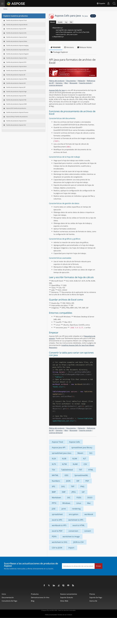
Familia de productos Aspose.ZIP (15, 87)
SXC (68, 497)
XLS (90, 453)
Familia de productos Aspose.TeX (16, 125)
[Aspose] (16, 3)
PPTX (54, 503)
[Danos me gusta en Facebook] (44, 585)
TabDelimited (67, 469)
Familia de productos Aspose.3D (15, 75)
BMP (54, 492)
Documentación (8, 597)
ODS (66, 475)
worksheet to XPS (75, 520)
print (64, 508)
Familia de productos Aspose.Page (16, 91)
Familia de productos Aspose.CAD (16, 70)
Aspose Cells (74, 442)
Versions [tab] (70, 47)
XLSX (54, 458)
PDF (87, 481)
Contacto (69, 614)
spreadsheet (57, 514)
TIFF (72, 486)
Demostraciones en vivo (40, 597)
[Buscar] (114, 3)
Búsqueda (73, 83)
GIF (83, 492)
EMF (63, 492)
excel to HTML (79, 525)
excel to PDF (57, 531)
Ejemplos (59, 83)
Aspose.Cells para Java (71, 15)
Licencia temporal (56, 85)
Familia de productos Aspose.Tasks (16, 58)
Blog (66, 83)
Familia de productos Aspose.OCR (16, 62)
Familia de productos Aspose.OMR (16, 104)
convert (87, 531)
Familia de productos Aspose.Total (16, 20)
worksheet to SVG (59, 542)
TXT (80, 469)
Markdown (56, 497)
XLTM (64, 464)
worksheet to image (71, 536)
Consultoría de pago (9, 601)
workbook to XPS (59, 525)
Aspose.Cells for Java (57, 90)
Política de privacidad (51, 614)
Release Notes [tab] (85, 47)
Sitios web (64, 601)
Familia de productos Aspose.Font (16, 121)
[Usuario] (108, 3)
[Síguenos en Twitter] (49, 585)
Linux (78, 503)
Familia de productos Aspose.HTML (16, 79)
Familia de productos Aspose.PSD (16, 96)
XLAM (75, 464)
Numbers (56, 481)
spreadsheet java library (81, 447)
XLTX (54, 464)
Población (81, 81)
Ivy (66, 22)
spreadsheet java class (61, 453)
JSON (68, 481)
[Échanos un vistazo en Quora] (63, 585)
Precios (92, 594)
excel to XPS (57, 520)
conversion (73, 531)
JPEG (74, 492)
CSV (85, 464)
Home (5, 9)
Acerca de (93, 601)
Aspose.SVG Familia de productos (16, 108)
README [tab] (56, 47)
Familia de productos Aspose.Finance (17, 112)
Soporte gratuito (85, 83)
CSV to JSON (57, 547)
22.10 (93, 16)
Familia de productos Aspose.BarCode (17, 49)
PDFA (54, 536)
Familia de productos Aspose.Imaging (17, 45)
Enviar (98, 566)
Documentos (71, 81)
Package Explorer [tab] (60, 52)
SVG (63, 486)
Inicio (4, 594)
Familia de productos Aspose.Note (16, 66)
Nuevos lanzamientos (68, 594)
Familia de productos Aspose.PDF (16, 29)
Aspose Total (57, 442)
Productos (35, 594)
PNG (82, 486)
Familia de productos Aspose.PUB (16, 100)
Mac (89, 503)
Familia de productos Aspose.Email (16, 37)
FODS (79, 497)
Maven (52, 22)
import (71, 547)
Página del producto (56, 81)
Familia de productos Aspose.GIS (16, 83)
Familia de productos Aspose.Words (16, 24)
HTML (90, 469)
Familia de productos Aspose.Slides (16, 41)
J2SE (53, 508)
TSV (53, 469)
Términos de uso (62, 614)
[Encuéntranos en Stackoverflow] (58, 585)
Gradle (60, 22)
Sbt (71, 22)
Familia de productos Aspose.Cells (16, 33)
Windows (66, 503)
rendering (76, 508)
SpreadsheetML (81, 475)
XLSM (74, 458)
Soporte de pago (95, 597)
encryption (73, 514)
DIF (78, 481)
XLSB (64, 458)
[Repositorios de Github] (68, 585)
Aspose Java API (58, 447)
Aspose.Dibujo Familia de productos (17, 116)
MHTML (55, 475)
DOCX (89, 497)
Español (102, 3)
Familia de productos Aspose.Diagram (17, 54)
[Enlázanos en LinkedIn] (53, 585)
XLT (84, 458)
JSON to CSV (78, 542)
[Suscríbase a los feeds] (73, 585)
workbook (88, 514)
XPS (53, 486)
